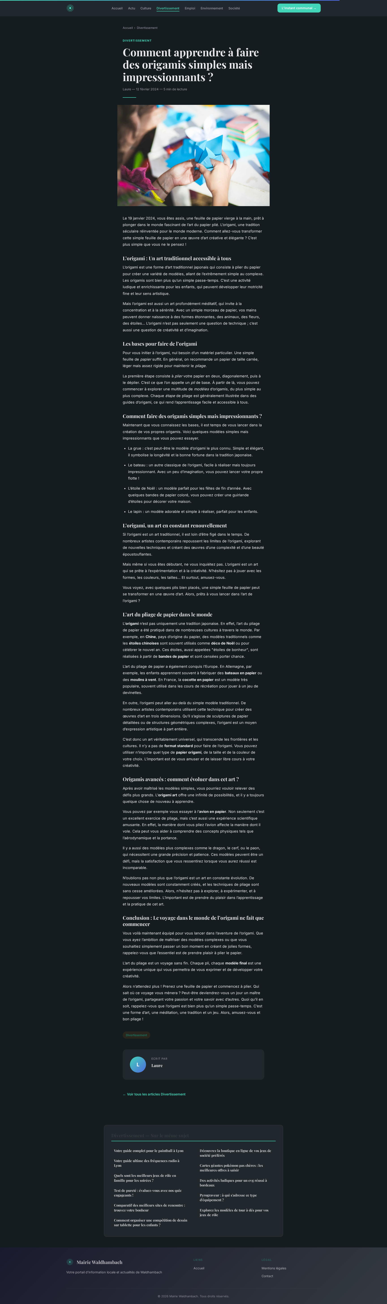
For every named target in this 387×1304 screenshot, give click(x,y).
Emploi (190, 8)
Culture (145, 8)
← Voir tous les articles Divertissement (154, 1094)
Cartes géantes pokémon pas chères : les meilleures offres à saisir (231, 1167)
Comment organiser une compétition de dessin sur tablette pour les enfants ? (150, 1222)
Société (234, 8)
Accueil (117, 8)
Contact (267, 1276)
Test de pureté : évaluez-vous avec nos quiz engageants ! (147, 1192)
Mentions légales (274, 1268)
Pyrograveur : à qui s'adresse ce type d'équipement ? (228, 1197)
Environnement (212, 8)
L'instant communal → (299, 8)
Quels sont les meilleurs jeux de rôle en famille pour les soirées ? (145, 1177)
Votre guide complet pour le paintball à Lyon (148, 1150)
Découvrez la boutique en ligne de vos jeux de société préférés (235, 1153)
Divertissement (168, 8)
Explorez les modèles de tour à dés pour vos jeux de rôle (234, 1212)
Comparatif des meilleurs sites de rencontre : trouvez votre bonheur (149, 1207)
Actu (131, 8)
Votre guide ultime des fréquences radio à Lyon (146, 1163)
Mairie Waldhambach (100, 1262)
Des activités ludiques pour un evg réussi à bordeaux (233, 1182)
